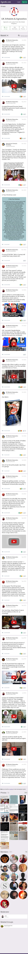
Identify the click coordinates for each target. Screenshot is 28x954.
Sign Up (24, 2)
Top (26, 851)
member (11, 789)
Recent (3, 36)
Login (18, 2)
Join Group (6, 28)
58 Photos (23, 28)
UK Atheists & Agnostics (14, 18)
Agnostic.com (6, 2)
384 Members (14, 28)
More (26, 792)
